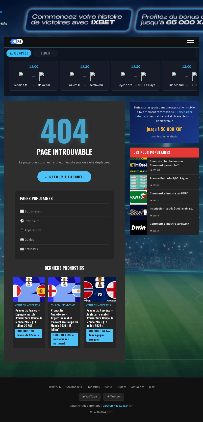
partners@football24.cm (118, 406)
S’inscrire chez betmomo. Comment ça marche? (167, 163)
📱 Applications (30, 230)
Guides (121, 387)
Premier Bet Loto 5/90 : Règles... (170, 179)
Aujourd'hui (19, 53)
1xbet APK (55, 387)
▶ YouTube (90, 397)
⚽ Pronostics (29, 221)
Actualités (137, 387)
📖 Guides (27, 239)
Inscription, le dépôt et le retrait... (172, 209)
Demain (46, 53)
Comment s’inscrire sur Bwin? (169, 224)
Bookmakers (74, 387)
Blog (151, 387)
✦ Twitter (114, 397)
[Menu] (190, 42)
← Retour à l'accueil (64, 176)
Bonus (108, 387)
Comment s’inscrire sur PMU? (169, 194)
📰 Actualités (29, 249)
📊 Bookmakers (31, 211)
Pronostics (93, 387)
